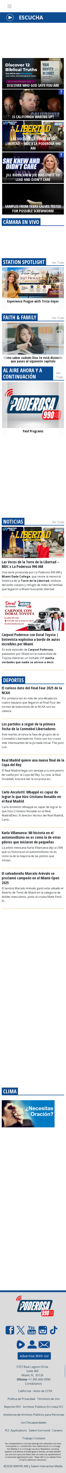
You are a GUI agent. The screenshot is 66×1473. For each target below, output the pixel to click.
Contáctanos (33, 1384)
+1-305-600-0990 (39, 1379)
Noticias (13, 521)
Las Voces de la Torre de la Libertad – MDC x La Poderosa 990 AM (30, 564)
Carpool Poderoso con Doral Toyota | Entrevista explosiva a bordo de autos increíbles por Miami (31, 639)
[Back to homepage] (33, 1307)
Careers (57, 1430)
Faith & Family (19, 317)
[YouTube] (31, 1331)
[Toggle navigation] (9, 6)
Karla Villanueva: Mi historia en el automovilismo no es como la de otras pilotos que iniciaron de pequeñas (31, 837)
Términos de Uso (48, 1399)
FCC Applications (16, 1430)
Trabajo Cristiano (33, 1438)
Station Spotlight (24, 262)
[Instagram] (43, 1331)
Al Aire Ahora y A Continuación (22, 373)
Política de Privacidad (21, 1399)
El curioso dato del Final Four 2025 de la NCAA (32, 690)
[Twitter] (21, 1331)
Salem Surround (39, 1430)
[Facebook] (10, 1331)
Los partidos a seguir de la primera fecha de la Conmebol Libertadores (29, 726)
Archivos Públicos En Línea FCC (43, 1407)
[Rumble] (21, 1347)
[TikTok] (53, 1331)
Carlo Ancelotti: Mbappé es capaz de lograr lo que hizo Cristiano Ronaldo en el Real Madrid (31, 796)
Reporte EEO (12, 1407)
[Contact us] (43, 1345)
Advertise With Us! (34, 1356)
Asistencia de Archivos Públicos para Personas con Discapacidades (33, 1418)
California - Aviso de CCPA (35, 1391)
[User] (31, 1347)
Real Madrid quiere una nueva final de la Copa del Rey (33, 762)
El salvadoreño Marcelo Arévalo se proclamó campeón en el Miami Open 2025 (30, 878)
